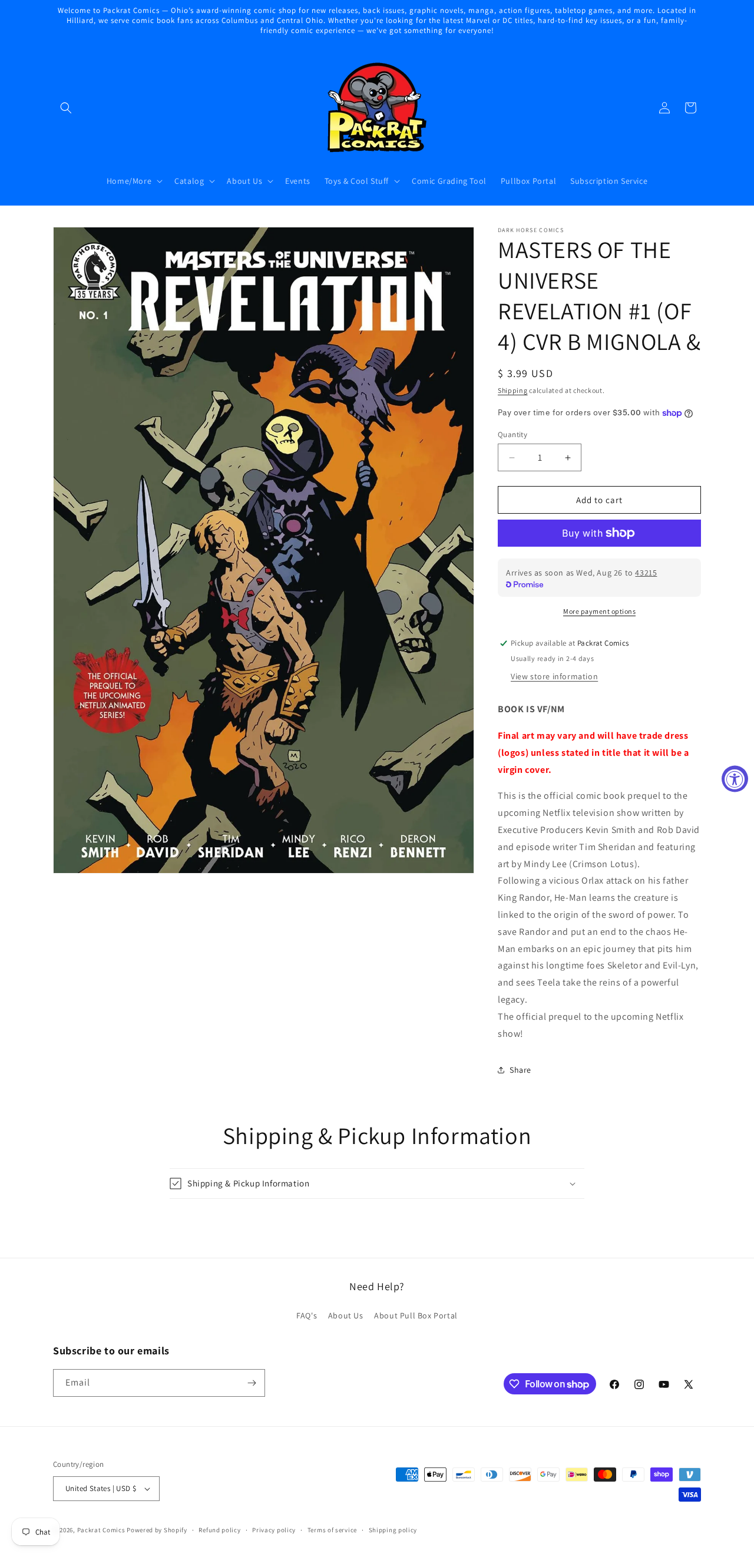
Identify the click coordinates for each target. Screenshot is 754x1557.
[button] (66, 108)
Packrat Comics (101, 1530)
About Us (345, 1315)
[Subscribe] (251, 1383)
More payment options (599, 611)
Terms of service (332, 1530)
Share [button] (520, 1070)
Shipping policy (393, 1530)
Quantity (512, 434)
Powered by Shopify (157, 1530)
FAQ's (306, 1315)
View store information (554, 676)
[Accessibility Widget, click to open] (735, 778)
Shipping (513, 390)
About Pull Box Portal (416, 1315)
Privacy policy (274, 1530)
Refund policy (219, 1530)
